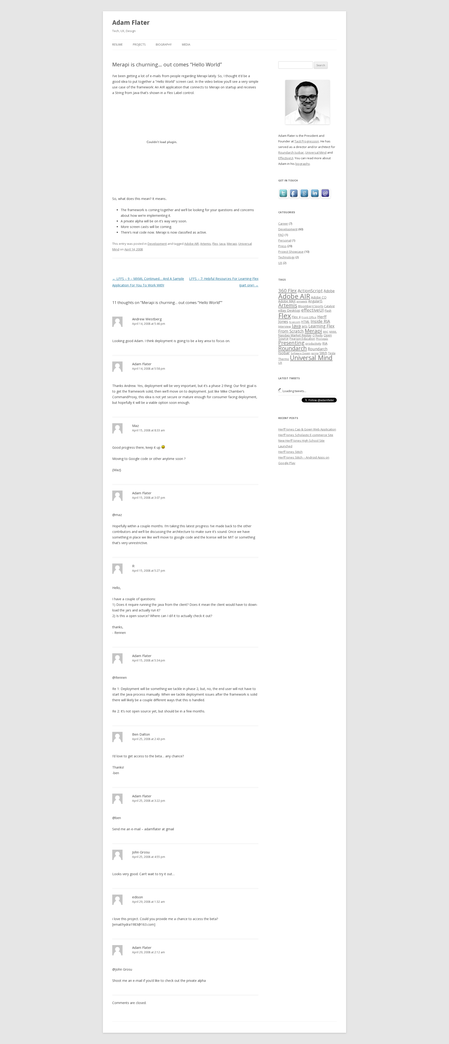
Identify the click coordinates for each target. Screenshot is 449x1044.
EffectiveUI (285, 158)
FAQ (281, 235)
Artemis (205, 244)
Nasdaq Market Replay (294, 335)
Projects (139, 45)
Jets (305, 326)
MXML (333, 331)
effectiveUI (312, 310)
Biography (164, 45)
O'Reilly (317, 335)
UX (280, 263)
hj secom (294, 322)
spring (315, 353)
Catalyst (329, 306)
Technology (286, 257)
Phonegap (322, 338)
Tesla (331, 353)
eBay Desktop (289, 310)
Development (157, 244)
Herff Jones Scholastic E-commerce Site (305, 435)
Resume (117, 45)
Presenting (291, 342)
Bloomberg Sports (310, 306)
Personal (284, 240)
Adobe (329, 290)
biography (302, 164)
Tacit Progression (306, 141)
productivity (313, 344)
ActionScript (310, 290)
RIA (324, 343)
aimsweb (302, 301)
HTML (305, 321)
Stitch (323, 353)
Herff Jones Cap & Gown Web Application (307, 429)
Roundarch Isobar (291, 152)
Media (186, 45)
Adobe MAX (287, 301)
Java (222, 244)
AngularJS (315, 301)
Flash (328, 311)
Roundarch (292, 348)
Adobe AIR (191, 244)
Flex (215, 244)
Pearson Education (302, 339)
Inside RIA (320, 321)
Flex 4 (296, 317)
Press (282, 246)
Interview (284, 327)
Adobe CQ (318, 297)
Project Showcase (291, 251)
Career (283, 223)
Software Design (300, 353)
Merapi (232, 244)
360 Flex (287, 290)
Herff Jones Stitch (290, 452)
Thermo (283, 359)
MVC (325, 331)
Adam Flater (131, 22)
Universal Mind (315, 152)
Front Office (308, 317)
